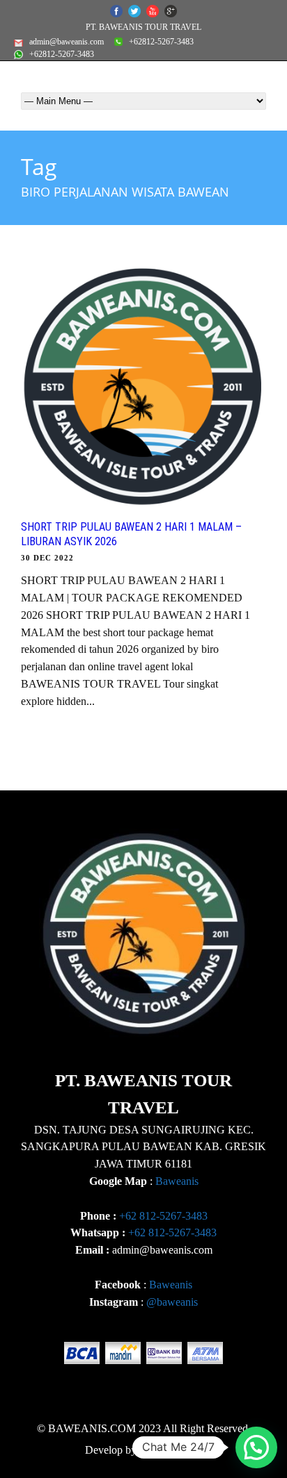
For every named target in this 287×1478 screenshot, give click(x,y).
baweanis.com (170, 1450)
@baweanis (172, 1302)
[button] (256, 1447)
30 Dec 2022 (47, 558)
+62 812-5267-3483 (163, 1216)
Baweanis (177, 1181)
